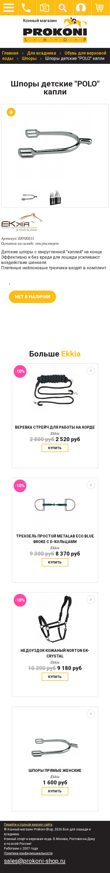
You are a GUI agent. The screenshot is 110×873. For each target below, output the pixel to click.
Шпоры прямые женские (55, 770)
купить (55, 448)
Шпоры (30, 58)
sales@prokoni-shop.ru (34, 861)
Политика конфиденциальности (28, 853)
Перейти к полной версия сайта (28, 824)
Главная (10, 53)
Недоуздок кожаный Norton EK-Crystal (55, 653)
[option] (29, 197)
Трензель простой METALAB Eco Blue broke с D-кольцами (55, 539)
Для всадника (42, 53)
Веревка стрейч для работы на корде (55, 427)
